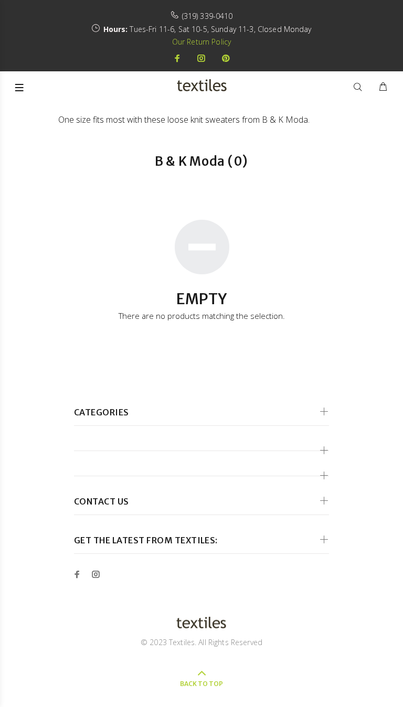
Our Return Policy (201, 42)
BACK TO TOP (201, 684)
